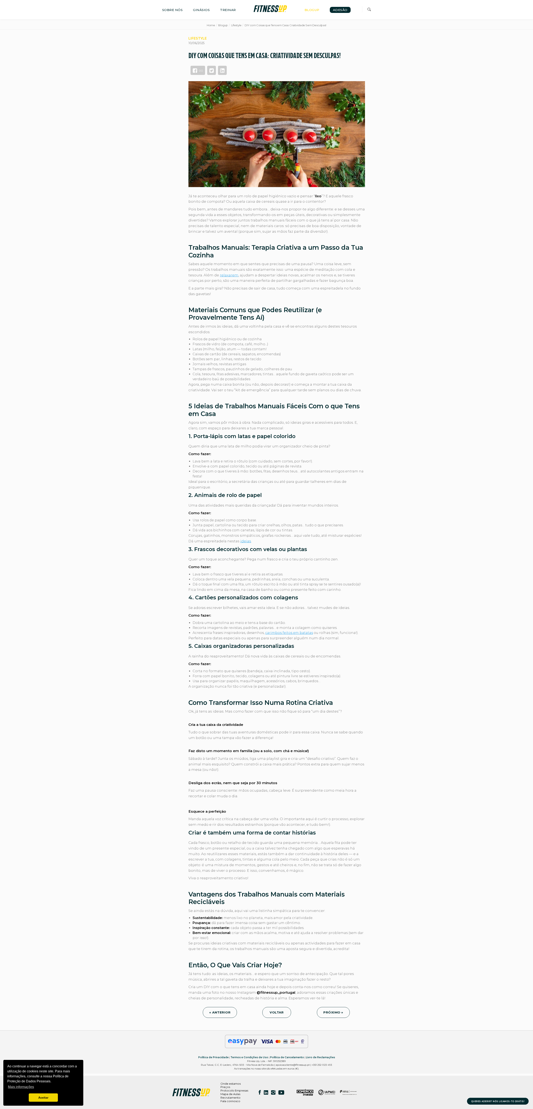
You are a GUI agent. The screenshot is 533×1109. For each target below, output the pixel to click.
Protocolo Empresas (234, 1090)
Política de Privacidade (213, 1057)
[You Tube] (281, 1092)
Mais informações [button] (21, 1087)
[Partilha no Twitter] (211, 70)
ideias (245, 541)
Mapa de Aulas (230, 1094)
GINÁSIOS (201, 10)
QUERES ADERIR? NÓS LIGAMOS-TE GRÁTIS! (498, 1101)
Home (211, 25)
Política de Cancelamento (287, 1057)
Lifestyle (236, 25)
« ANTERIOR (219, 1012)
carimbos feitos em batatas (289, 633)
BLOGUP (312, 10)
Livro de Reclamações (320, 1057)
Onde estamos (230, 1083)
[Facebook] (260, 1092)
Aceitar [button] (43, 1097)
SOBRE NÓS (172, 10)
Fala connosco (230, 1101)
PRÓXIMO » (333, 1012)
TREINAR (228, 10)
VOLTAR (277, 1012)
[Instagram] (273, 1092)
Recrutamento (230, 1097)
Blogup (223, 25)
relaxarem (229, 275)
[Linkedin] (266, 1092)
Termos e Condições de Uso (249, 1057)
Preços (225, 1087)
